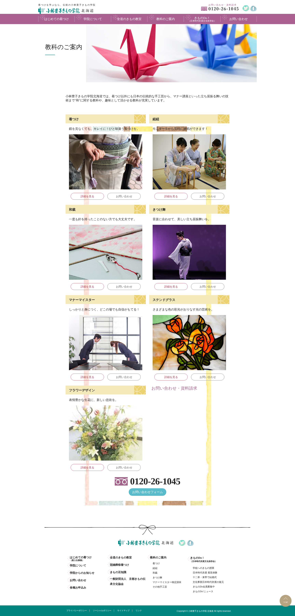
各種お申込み (78, 587)
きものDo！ (203, 559)
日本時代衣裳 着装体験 (205, 572)
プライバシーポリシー (76, 611)
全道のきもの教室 (121, 557)
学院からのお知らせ (82, 572)
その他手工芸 (160, 587)
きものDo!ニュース (203, 591)
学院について (78, 565)
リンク (139, 611)
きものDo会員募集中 (204, 586)
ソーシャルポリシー (102, 611)
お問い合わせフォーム (147, 492)
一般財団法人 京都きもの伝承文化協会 (127, 581)
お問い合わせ (124, 196)
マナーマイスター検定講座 (167, 582)
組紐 (155, 568)
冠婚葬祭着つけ (119, 564)
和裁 (155, 573)
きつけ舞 (157, 577)
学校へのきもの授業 (203, 568)
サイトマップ (123, 611)
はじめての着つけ (81, 558)
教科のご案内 (158, 557)
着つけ (156, 563)
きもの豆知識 (118, 572)
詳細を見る (87, 196)
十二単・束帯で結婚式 (205, 577)
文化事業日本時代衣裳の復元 (208, 582)
